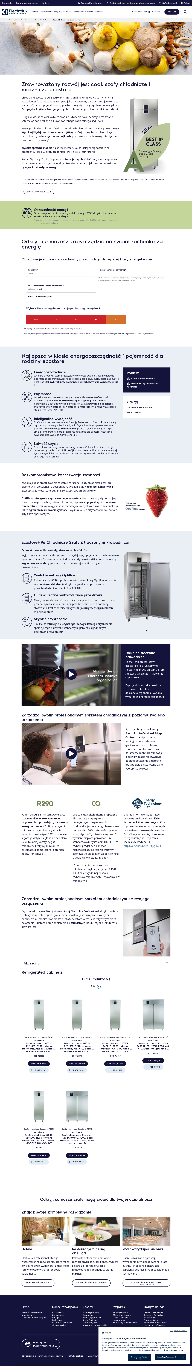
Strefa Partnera (90, 1320)
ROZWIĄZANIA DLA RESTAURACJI (91, 1282)
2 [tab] (148, 631)
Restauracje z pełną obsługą (88, 1251)
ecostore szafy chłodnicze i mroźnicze (142, 385)
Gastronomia (58, 1315)
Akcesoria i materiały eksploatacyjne (56, 11)
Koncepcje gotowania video (95, 1325)
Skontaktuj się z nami (39, 191)
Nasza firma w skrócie (32, 1312)
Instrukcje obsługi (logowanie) (91, 1313)
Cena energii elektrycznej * (113, 270)
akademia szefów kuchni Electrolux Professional (155, 1323)
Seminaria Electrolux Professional (153, 1316)
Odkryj (147, 11)
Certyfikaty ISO (90, 1322)
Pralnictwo (57, 1320)
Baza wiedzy (58, 1312)
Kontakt (172, 12)
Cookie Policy (177, 1350)
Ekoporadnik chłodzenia (143, 379)
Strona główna (14, 20)
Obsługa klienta (120, 1312)
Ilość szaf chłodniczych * (40, 296)
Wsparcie (156, 11)
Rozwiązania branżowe (83, 11)
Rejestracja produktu (92, 1317)
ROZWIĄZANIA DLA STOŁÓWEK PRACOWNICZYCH (146, 1283)
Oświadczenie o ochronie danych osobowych (42, 1355)
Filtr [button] (93, 986)
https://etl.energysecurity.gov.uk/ (142, 846)
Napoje (55, 1317)
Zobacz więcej (39, 1063)
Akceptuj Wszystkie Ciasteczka (171, 1357)
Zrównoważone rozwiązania (34, 1317)
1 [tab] (146, 631)
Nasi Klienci (137, 11)
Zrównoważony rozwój (27, 3)
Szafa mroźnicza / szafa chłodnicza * (46, 286)
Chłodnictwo (46, 20)
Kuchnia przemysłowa (30, 20)
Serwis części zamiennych (125, 1322)
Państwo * (33, 270)
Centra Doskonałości (153, 1312)
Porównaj (40, 1070)
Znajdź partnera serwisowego (120, 1318)
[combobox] (60, 273)
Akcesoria (136, 412)
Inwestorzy (27, 1315)
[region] (144, 1345)
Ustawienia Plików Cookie (139, 1358)
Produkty (34, 11)
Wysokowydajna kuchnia (143, 1249)
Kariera (45, 3)
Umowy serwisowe (122, 1315)
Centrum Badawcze (153, 1320)
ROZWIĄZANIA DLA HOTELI (38, 1282)
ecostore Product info (142, 408)
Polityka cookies (75, 1355)
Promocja (99, 11)
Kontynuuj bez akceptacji (179, 1331)
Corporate (7, 3)
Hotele (27, 1249)
